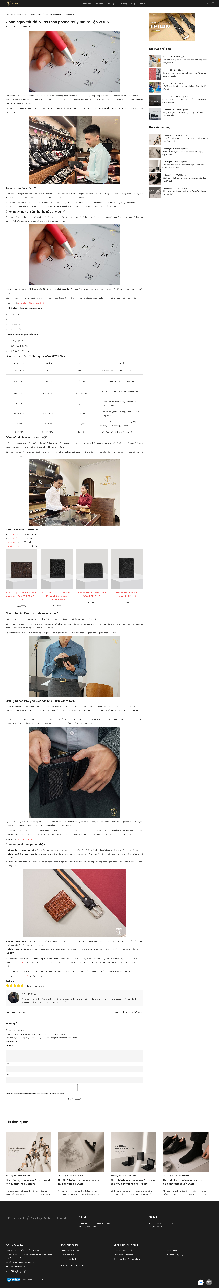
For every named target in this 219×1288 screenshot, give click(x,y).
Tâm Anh (22, 962)
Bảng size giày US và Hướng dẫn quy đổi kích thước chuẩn (183, 114)
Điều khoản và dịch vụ (70, 1250)
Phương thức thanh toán (71, 1258)
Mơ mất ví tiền (23, 976)
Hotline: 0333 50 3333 (72, 1265)
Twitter (140, 1012)
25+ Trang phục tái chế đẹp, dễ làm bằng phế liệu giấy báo (184, 87)
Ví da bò (11, 541)
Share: (118, 1012)
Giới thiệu (111, 3)
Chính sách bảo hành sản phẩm (127, 1258)
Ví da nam (12, 534)
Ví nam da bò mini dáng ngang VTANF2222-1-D (92, 594)
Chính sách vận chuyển (123, 1250)
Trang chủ (86, 3)
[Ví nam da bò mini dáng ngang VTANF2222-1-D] (92, 569)
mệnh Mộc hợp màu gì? (26, 839)
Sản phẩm (99, 3)
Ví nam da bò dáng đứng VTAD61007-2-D (127, 594)
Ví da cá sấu (13, 538)
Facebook (129, 1012)
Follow (8, 1271)
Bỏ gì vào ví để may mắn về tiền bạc (33, 302)
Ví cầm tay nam (14, 545)
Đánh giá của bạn (12, 1041)
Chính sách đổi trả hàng (123, 1254)
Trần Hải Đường (30, 994)
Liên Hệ (141, 3)
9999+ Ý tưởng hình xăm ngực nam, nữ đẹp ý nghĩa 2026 (182, 153)
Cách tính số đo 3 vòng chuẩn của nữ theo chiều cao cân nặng (184, 101)
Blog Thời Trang (24, 1012)
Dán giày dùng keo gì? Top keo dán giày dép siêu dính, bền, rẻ (184, 61)
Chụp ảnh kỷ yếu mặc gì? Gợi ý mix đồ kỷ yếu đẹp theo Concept (185, 140)
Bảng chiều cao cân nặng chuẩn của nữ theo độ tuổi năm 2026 (184, 74)
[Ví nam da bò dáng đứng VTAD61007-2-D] (127, 569)
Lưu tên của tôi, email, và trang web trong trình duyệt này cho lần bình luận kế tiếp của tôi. (35, 1093)
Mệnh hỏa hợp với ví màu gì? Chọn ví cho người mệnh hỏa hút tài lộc (184, 166)
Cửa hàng (123, 3)
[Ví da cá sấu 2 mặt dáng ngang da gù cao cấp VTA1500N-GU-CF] (21, 569)
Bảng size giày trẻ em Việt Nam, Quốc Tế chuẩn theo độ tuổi (184, 192)
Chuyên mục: (11, 1012)
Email (8, 1074)
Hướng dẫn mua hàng (69, 1254)
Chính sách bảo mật (173, 1250)
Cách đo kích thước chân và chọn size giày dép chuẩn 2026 (184, 179)
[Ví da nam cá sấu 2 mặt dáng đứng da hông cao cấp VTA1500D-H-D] (57, 569)
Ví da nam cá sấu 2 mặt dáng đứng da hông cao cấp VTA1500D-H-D (56, 596)
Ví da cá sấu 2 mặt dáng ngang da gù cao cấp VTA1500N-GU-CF (21, 596)
